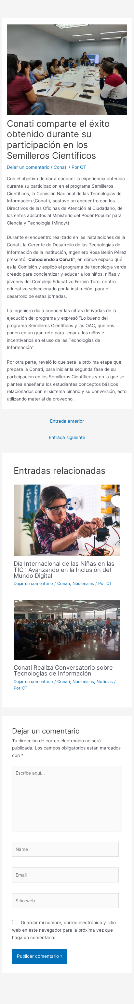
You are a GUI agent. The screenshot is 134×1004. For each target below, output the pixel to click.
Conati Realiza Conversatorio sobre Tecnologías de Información (63, 670)
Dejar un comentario (28, 167)
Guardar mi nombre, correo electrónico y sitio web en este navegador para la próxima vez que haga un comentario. (64, 930)
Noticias (105, 681)
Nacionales (83, 583)
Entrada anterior (67, 421)
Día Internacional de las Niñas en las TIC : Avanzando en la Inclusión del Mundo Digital (64, 569)
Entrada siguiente (67, 437)
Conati (60, 167)
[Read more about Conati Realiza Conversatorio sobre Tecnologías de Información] (67, 629)
